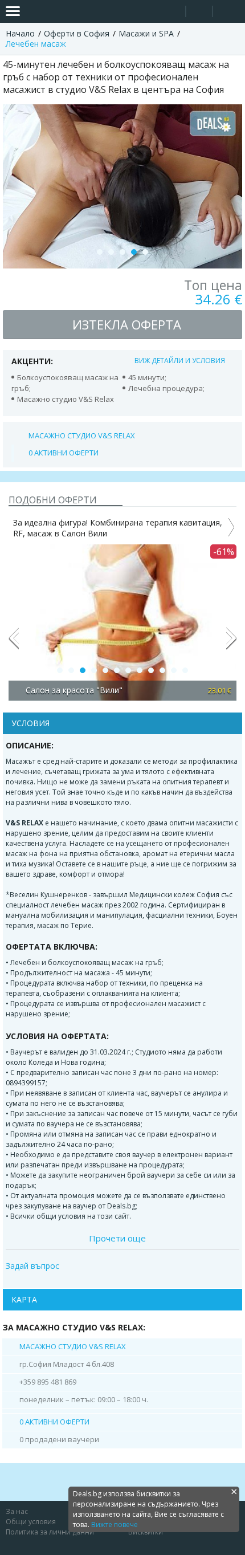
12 (185, 670)
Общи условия (31, 1521)
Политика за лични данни (50, 1532)
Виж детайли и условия (179, 360)
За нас (17, 1511)
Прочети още (117, 1238)
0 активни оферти (63, 452)
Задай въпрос (32, 1266)
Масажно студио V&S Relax (81, 435)
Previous (14, 643)
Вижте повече (114, 1524)
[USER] (200, 13)
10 (162, 670)
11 (174, 670)
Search (172, 11)
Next (231, 643)
